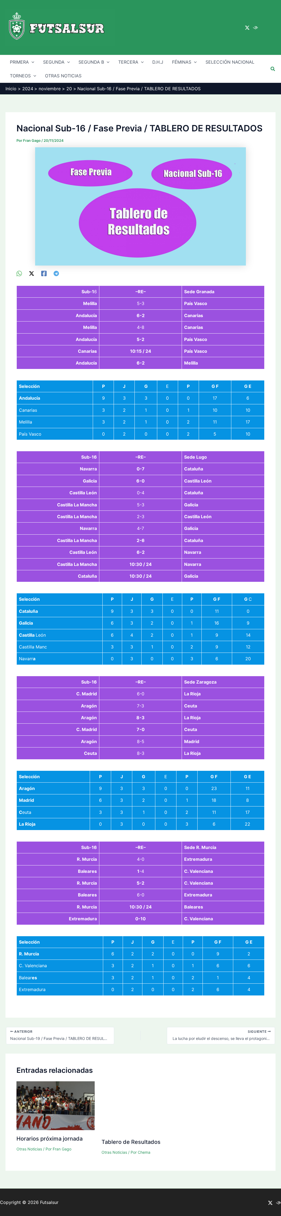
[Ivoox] (255, 27)
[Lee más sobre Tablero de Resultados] (141, 1107)
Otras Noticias (29, 1149)
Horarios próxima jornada (49, 1138)
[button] (273, 69)
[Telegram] (56, 273)
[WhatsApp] (19, 273)
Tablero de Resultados (131, 1142)
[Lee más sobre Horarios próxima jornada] (55, 1105)
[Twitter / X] (247, 27)
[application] (31, 62)
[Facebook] (44, 273)
